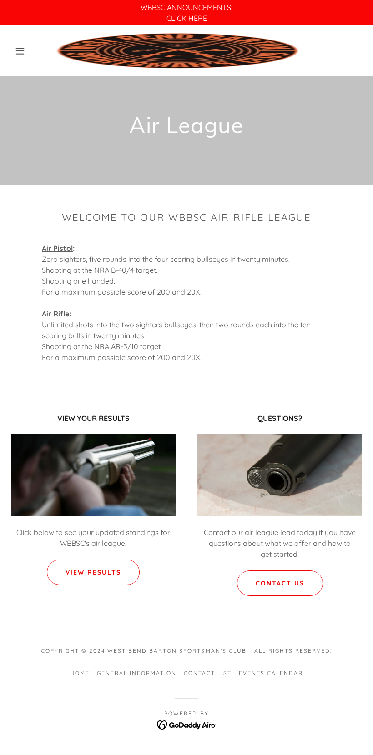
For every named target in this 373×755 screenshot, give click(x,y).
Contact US (280, 583)
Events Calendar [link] (271, 673)
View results (93, 572)
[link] (178, 51)
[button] (20, 51)
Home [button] (80, 673)
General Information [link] (136, 673)
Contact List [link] (208, 673)
